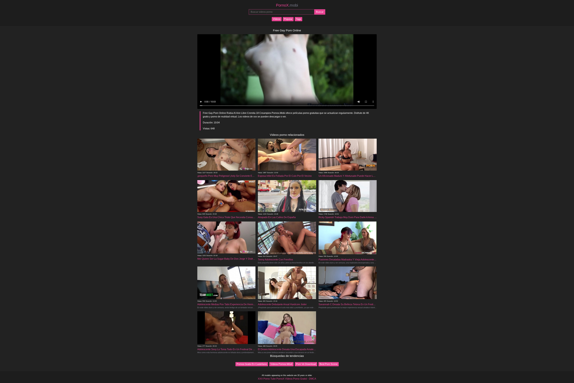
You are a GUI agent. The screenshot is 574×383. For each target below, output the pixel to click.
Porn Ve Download (306, 364)
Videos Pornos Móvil (281, 364)
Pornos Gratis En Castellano (252, 364)
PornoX (287, 5)
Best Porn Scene (329, 364)
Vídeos (276, 19)
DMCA (312, 378)
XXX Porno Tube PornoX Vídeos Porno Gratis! (282, 378)
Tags (298, 19)
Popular (288, 19)
